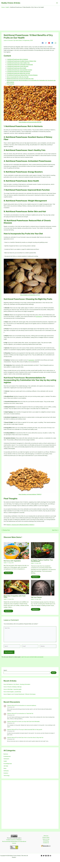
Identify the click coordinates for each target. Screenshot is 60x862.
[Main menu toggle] (57, 2)
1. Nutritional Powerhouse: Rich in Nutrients (17, 59)
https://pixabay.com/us (24, 122)
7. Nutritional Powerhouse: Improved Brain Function (19, 69)
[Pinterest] (49, 43)
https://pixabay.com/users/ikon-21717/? (30, 295)
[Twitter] (46, 43)
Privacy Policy (46, 837)
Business (6, 754)
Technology (6, 775)
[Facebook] (42, 43)
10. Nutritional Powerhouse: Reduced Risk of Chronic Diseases (22, 75)
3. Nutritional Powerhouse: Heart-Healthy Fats (18, 62)
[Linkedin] (52, 43)
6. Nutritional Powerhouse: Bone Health (16, 68)
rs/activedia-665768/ (36, 122)
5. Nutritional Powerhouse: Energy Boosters (17, 66)
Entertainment (7, 756)
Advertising (46, 841)
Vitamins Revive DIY (12, 705)
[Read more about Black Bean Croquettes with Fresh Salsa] (16, 587)
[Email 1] (50, 855)
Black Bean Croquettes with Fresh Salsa (15, 596)
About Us (46, 835)
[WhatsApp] (55, 43)
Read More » (8, 573)
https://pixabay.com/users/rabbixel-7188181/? (30, 494)
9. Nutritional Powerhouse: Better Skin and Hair (18, 73)
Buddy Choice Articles (10, 3)
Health (5, 562)
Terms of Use (46, 839)
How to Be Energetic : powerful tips (12, 691)
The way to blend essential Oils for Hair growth (30, 729)
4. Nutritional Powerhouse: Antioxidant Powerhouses (20, 64)
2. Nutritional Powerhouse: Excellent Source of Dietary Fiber (21, 61)
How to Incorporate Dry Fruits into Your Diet (17, 77)
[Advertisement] (30, 19)
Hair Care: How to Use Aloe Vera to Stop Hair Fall (31, 737)
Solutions (6, 773)
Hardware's (6, 758)
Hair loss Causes (36, 597)
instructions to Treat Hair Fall (26, 713)
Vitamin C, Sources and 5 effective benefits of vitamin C (20, 524)
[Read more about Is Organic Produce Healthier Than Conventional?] (42, 550)
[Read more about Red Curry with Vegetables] (16, 550)
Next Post (55, 530)
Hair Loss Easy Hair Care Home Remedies (29, 721)
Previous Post (6, 530)
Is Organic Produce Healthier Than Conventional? (42, 560)
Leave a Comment (8, 40)
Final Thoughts (10, 84)
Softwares (6, 770)
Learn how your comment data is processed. (32, 657)
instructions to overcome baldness (27, 705)
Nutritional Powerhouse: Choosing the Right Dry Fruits (20, 78)
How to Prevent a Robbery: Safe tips (13, 686)
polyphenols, (39, 316)
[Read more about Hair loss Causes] (42, 587)
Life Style (6, 766)
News (5, 768)
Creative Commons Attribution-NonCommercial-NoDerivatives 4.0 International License (14, 841)
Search (5, 670)
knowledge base (8, 763)
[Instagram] (46, 855)
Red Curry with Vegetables (12, 561)
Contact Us (46, 842)
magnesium (31, 360)
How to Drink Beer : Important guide (12, 689)
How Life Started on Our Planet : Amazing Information (17, 684)
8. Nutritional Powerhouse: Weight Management (18, 71)
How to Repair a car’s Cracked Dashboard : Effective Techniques (19, 694)
